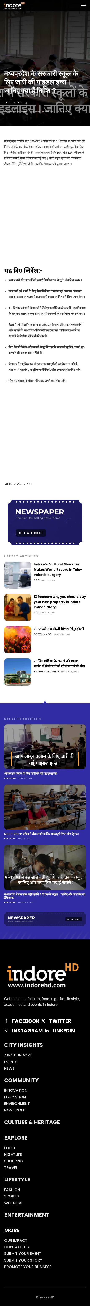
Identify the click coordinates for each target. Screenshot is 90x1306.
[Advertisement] (45, 217)
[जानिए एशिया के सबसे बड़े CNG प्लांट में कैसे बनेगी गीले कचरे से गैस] (17, 672)
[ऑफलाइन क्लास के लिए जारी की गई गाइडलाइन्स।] (45, 746)
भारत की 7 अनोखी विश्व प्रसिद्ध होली (59, 629)
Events (11, 1061)
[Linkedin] (46, 1031)
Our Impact (15, 1240)
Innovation (15, 1090)
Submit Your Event (22, 1253)
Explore (15, 1137)
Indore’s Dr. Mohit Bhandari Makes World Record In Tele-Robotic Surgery (58, 569)
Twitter (60, 1021)
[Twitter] (43, 1021)
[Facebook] (6, 1021)
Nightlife (13, 1154)
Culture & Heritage (32, 1122)
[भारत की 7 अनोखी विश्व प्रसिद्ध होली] (17, 639)
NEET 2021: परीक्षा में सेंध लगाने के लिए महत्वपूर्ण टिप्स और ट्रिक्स (41, 834)
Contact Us (16, 1247)
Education (14, 102)
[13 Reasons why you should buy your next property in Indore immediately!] (17, 607)
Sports (11, 1196)
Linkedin (64, 1031)
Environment (17, 1103)
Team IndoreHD (44, 111)
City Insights (23, 1045)
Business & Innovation (46, 671)
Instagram (27, 1031)
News (9, 1068)
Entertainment (42, 634)
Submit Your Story (23, 1260)
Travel (11, 1167)
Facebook (26, 1021)
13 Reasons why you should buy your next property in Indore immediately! (60, 601)
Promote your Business (28, 1266)
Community (21, 1080)
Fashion (12, 1189)
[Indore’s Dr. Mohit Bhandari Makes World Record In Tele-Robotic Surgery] (17, 575)
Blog (36, 580)
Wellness (13, 1202)
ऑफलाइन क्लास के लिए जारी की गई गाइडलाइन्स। (31, 773)
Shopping (13, 1160)
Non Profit (15, 1110)
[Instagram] (6, 1031)
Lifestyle (17, 1179)
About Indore (18, 1055)
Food (9, 1147)
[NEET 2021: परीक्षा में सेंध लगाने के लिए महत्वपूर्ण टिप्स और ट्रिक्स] (45, 807)
